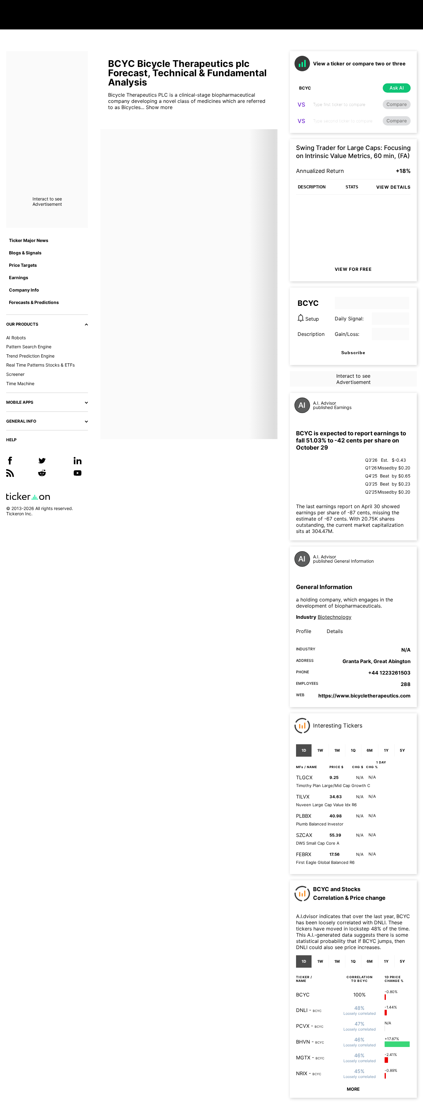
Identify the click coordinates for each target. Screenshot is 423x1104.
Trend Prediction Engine (30, 355)
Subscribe (353, 352)
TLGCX (304, 777)
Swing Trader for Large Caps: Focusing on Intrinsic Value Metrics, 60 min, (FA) (353, 152)
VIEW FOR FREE (353, 269)
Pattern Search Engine (28, 346)
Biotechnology (334, 617)
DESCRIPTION (311, 187)
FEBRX (303, 854)
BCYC (303, 995)
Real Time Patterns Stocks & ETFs (40, 364)
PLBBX (303, 816)
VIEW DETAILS (393, 187)
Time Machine (20, 383)
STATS (352, 187)
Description (311, 334)
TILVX (302, 797)
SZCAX (304, 835)
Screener (15, 374)
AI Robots (16, 337)
